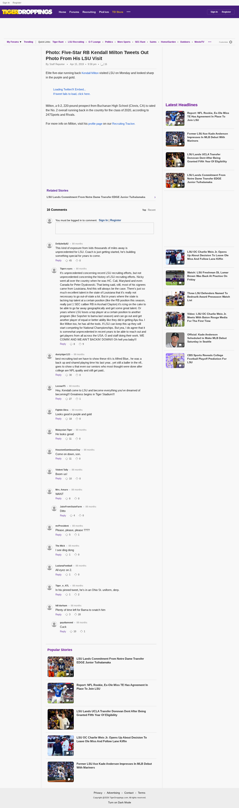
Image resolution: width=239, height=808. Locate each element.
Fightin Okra (61, 410)
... (129, 11)
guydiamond (66, 622)
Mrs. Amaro (61, 489)
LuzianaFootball (63, 565)
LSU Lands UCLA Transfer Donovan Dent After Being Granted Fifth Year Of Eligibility (111, 713)
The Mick (60, 546)
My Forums (13, 42)
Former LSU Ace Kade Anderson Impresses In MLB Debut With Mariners (114, 765)
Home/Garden (168, 42)
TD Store (117, 12)
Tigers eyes (66, 268)
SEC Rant (140, 42)
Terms (141, 792)
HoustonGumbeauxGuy (67, 450)
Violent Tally (61, 469)
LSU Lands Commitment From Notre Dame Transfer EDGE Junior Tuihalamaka (110, 660)
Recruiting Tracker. (123, 123)
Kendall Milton (90, 73)
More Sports (124, 42)
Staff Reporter (57, 64)
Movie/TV (199, 42)
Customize (223, 42)
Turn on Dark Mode (119, 802)
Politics (109, 42)
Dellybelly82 (62, 243)
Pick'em (104, 12)
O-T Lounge (95, 42)
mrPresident (62, 526)
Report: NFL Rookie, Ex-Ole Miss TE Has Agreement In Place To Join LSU (112, 686)
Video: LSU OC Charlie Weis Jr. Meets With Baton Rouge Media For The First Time (207, 317)
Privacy (98, 792)
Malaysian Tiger (63, 430)
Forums (74, 12)
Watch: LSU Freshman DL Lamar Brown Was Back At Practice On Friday (207, 276)
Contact (129, 792)
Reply (58, 260)
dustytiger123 (62, 354)
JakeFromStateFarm (71, 506)
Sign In (6, 2)
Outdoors (185, 42)
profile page (95, 123)
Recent (152, 210)
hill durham (61, 605)
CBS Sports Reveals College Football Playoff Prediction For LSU (206, 359)
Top (144, 210)
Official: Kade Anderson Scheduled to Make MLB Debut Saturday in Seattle (207, 338)
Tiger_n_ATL (62, 585)
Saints (153, 42)
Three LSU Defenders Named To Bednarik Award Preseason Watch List (208, 297)
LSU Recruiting (76, 42)
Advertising (113, 792)
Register (17, 2)
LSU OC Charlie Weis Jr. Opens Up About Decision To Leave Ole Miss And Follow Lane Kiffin (112, 739)
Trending (28, 42)
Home (62, 12)
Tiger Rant (57, 42)
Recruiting (89, 12)
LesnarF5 (60, 386)
